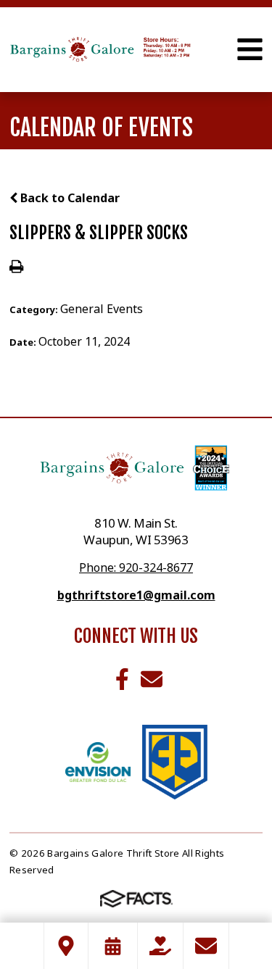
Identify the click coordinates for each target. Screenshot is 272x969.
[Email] (206, 946)
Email (151, 679)
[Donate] (160, 946)
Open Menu (250, 49)
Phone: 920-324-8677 (136, 567)
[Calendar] (112, 946)
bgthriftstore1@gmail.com (136, 595)
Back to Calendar (68, 198)
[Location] (66, 946)
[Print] (16, 267)
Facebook (122, 679)
